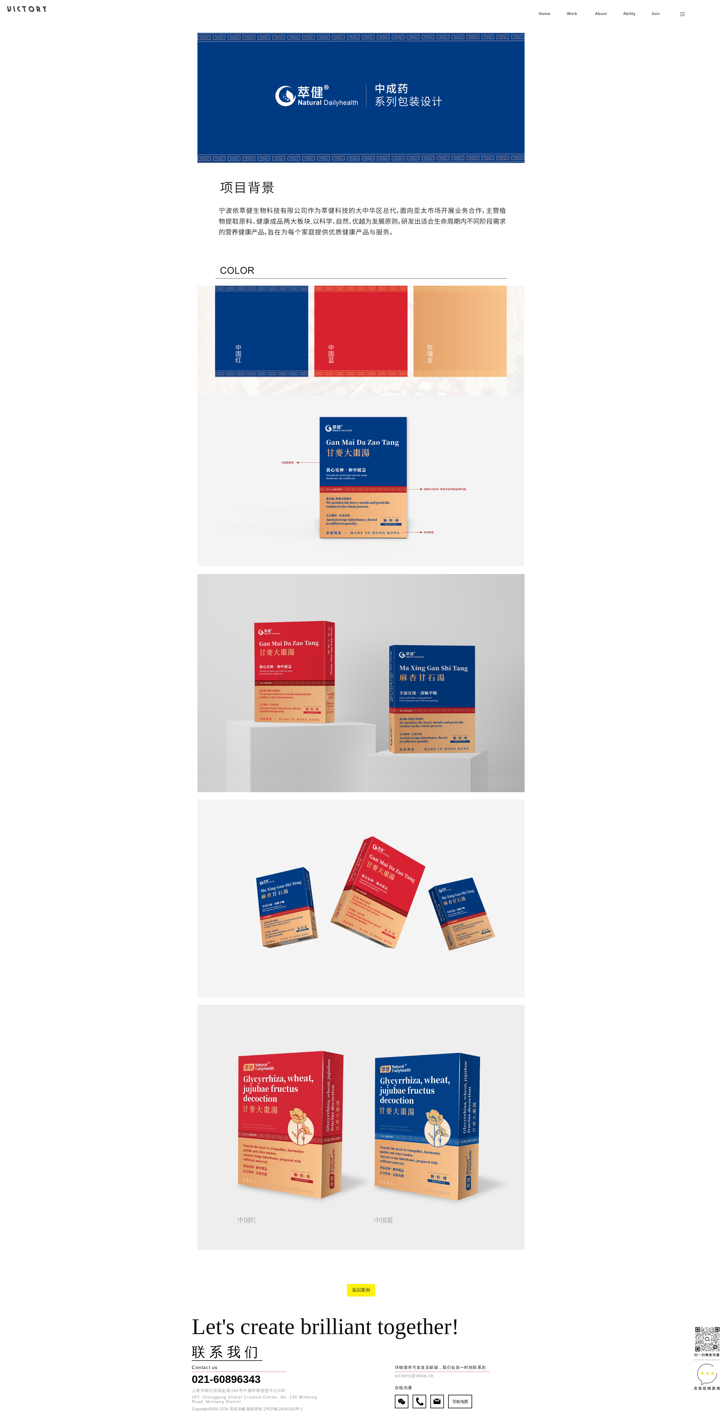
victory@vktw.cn (414, 1375)
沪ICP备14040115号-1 (283, 1409)
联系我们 (227, 1352)
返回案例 (361, 1290)
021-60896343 (226, 1379)
